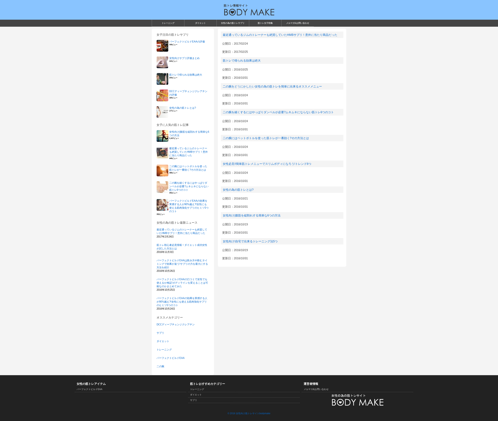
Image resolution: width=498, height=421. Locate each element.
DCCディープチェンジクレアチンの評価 (188, 93)
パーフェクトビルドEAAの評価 (187, 41)
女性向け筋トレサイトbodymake (253, 413)
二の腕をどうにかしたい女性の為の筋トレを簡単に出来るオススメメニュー (272, 86)
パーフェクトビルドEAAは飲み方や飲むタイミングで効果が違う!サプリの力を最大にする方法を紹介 (182, 264)
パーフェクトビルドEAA (171, 358)
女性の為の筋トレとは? (238, 189)
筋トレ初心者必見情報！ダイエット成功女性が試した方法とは (182, 247)
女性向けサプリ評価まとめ (184, 58)
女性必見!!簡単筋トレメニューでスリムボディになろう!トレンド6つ (267, 163)
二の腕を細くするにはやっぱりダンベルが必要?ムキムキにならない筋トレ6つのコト (278, 112)
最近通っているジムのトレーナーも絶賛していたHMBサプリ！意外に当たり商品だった (280, 34)
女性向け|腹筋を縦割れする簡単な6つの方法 (252, 215)
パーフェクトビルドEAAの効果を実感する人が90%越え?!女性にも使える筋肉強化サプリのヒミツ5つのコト (189, 206)
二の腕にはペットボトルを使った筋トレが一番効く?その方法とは (266, 138)
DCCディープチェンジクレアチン (176, 324)
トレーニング (164, 349)
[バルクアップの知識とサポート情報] (249, 10)
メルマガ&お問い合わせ (316, 389)
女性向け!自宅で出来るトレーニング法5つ (250, 241)
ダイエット (163, 341)
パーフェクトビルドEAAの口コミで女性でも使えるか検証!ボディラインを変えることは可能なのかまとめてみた (182, 283)
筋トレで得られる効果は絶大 (242, 60)
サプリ (160, 332)
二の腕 (160, 366)
